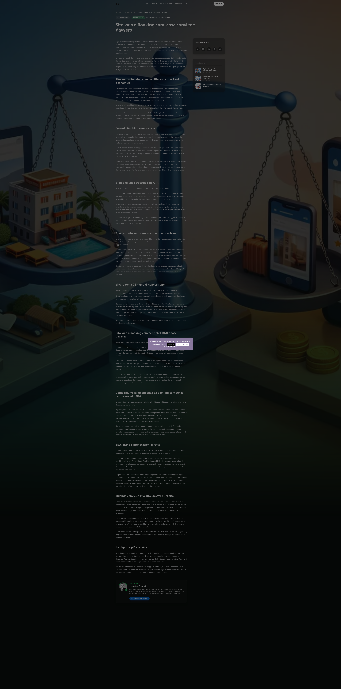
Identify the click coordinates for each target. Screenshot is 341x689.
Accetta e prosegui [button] (182, 344)
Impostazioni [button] (171, 344)
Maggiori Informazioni (170, 346)
